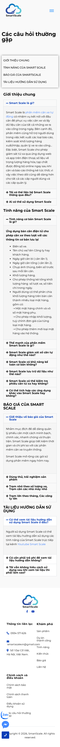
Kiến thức (43, 653)
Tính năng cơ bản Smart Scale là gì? (30, 220)
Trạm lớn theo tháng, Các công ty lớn (30, 497)
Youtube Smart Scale (32, 544)
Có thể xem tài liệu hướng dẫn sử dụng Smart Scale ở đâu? (30, 521)
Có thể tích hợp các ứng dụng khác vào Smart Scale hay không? (28, 393)
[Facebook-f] (27, 611)
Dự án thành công (44, 639)
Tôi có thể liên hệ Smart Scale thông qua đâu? (29, 194)
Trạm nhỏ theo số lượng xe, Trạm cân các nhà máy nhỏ (28, 488)
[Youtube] (33, 611)
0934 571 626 (18, 633)
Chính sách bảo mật (16, 686)
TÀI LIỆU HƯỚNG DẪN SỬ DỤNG (25, 82)
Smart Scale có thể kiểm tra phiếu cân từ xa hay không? (28, 382)
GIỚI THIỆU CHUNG (16, 60)
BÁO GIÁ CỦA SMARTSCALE (22, 74)
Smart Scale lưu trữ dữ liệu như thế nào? (31, 373)
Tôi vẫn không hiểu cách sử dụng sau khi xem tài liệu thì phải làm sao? (28, 570)
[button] (30, 103)
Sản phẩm (43, 631)
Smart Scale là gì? (21, 103)
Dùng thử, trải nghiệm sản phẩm (27, 478)
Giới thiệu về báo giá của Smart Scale (31, 418)
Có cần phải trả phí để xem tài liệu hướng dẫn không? (30, 559)
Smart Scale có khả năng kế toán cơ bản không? (28, 363)
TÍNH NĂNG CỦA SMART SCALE (24, 67)
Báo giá (41, 660)
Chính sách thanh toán (18, 696)
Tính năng (43, 647)
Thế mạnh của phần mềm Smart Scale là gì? (27, 344)
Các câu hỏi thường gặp (19, 714)
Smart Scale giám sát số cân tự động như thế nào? (31, 354)
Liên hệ (41, 667)
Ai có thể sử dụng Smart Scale (30, 201)
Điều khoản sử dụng (15, 705)
